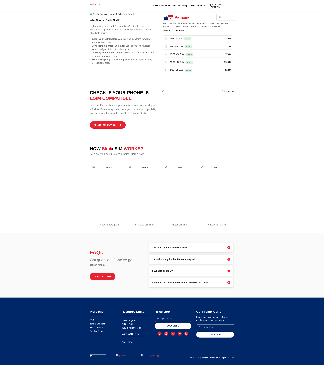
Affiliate (176, 6)
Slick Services (160, 6)
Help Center (196, 6)
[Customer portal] (210, 5)
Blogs (185, 6)
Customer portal (217, 6)
